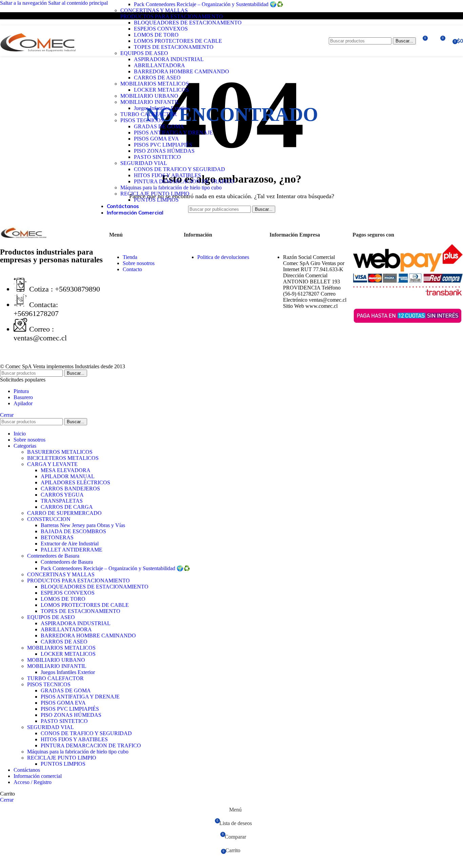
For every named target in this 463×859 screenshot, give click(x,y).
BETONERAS (57, 537)
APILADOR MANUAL (68, 476)
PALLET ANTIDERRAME (71, 550)
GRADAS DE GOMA (159, 126)
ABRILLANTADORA (159, 65)
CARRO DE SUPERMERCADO (64, 513)
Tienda (130, 257)
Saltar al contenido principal (78, 3)
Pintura (21, 391)
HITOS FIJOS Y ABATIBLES (167, 175)
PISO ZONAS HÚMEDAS (164, 151)
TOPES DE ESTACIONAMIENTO (174, 47)
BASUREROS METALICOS (60, 452)
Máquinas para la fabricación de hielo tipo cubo (171, 187)
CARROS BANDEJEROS (70, 488)
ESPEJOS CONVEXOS (161, 29)
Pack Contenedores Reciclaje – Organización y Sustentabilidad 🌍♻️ (208, 4)
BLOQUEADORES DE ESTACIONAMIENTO (188, 22)
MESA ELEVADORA (65, 470)
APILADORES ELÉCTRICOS (75, 482)
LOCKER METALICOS (161, 90)
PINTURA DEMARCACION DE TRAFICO (184, 181)
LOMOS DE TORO (156, 35)
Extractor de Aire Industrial (70, 543)
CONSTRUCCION (49, 519)
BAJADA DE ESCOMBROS (73, 531)
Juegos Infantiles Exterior (161, 108)
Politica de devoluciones (223, 257)
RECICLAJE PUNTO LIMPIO (154, 194)
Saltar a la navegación (24, 3)
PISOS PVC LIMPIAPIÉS (163, 145)
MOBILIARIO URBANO (149, 96)
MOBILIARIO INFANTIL (150, 102)
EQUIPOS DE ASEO (144, 53)
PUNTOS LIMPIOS (156, 200)
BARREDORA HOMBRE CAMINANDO (181, 71)
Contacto (132, 269)
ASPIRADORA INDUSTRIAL (169, 59)
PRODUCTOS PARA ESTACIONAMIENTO (171, 16)
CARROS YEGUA (62, 495)
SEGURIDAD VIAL (143, 163)
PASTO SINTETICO (157, 157)
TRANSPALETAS (62, 501)
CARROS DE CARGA (67, 507)
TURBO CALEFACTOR (148, 114)
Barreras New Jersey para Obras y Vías (83, 525)
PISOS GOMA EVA (156, 139)
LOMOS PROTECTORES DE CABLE (178, 41)
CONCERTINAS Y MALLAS (154, 10)
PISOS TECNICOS (142, 120)
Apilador (23, 403)
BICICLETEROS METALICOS (63, 458)
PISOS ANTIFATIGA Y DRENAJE (173, 132)
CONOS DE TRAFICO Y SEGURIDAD (179, 169)
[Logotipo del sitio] (38, 57)
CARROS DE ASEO (157, 77)
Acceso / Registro (33, 782)
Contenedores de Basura (53, 556)
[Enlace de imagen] (23, 238)
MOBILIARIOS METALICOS (154, 84)
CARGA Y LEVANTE (52, 464)
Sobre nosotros (139, 263)
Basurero (23, 397)
